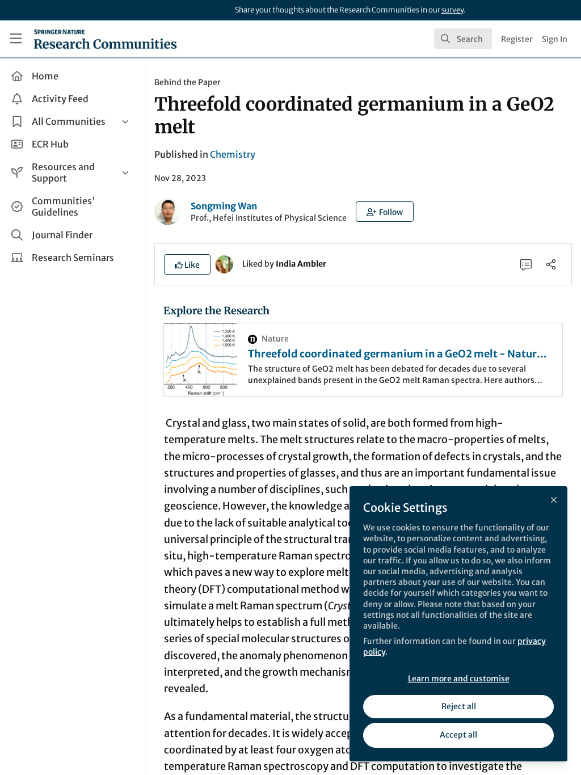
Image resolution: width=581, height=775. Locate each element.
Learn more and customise (459, 678)
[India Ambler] (224, 263)
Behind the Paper (187, 82)
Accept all (458, 735)
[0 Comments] (526, 264)
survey (452, 10)
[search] (463, 38)
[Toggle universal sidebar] (16, 38)
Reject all (458, 706)
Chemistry (232, 154)
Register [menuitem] (517, 39)
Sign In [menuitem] (554, 39)
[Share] (551, 264)
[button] (385, 211)
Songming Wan (224, 206)
